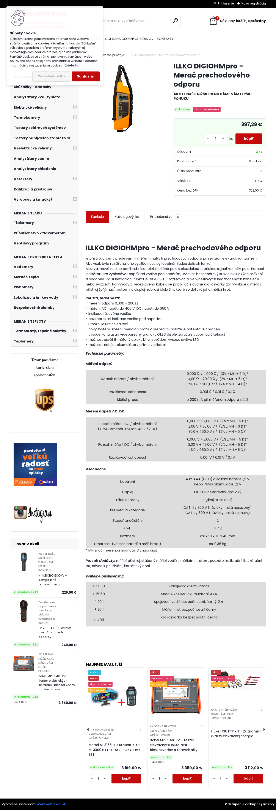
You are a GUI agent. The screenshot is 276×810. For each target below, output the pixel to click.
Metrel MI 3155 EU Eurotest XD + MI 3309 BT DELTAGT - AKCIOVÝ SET (114, 750)
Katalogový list (126, 216)
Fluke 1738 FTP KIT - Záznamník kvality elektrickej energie (236, 734)
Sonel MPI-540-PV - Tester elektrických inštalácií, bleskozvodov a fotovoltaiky (56, 682)
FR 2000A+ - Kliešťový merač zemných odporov (54, 632)
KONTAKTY (165, 38)
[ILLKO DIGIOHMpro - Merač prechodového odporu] (123, 99)
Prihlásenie (226, 3)
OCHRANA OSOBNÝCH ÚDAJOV (129, 38)
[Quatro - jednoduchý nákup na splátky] (35, 445)
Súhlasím (85, 76)
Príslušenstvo (164, 216)
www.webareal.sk (51, 804)
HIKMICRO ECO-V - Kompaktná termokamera (52, 580)
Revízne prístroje (112, 55)
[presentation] (88, 729)
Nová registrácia (254, 3)
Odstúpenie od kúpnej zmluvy (249, 804)
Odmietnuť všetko (51, 76)
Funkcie (97, 216)
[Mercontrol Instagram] (33, 506)
